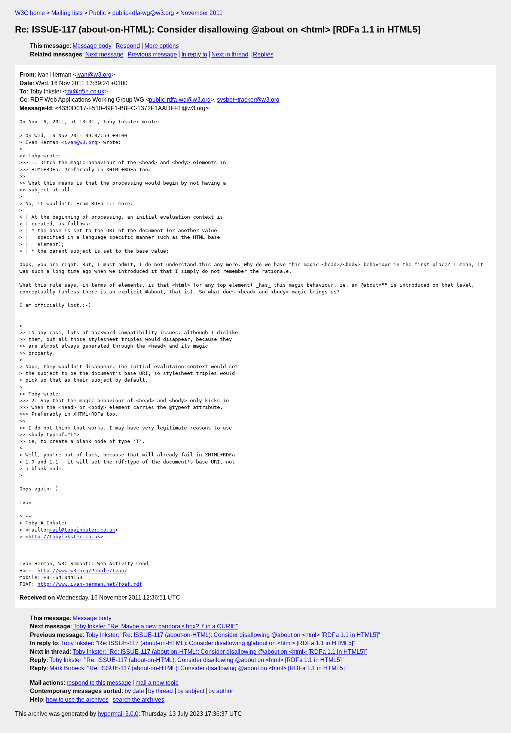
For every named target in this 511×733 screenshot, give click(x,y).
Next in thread (229, 54)
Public (97, 13)
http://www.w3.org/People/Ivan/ (82, 570)
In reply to (194, 54)
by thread (160, 691)
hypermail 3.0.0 (118, 714)
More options (161, 46)
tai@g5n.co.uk (85, 91)
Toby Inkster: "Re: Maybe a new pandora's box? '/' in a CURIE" (155, 626)
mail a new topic (156, 683)
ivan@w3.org (93, 74)
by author (220, 691)
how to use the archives (77, 699)
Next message (104, 54)
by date (134, 691)
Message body (92, 46)
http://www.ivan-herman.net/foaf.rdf (89, 584)
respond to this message (99, 683)
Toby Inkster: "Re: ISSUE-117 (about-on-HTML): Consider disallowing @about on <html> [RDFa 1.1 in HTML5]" (233, 635)
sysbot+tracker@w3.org (248, 99)
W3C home (30, 13)
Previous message (152, 54)
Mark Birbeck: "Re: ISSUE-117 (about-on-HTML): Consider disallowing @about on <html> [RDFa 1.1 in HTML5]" (198, 668)
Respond (128, 46)
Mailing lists (67, 13)
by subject (190, 691)
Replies (263, 54)
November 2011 (201, 13)
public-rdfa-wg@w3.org (143, 13)
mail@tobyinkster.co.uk (82, 530)
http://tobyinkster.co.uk (64, 536)
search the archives (138, 699)
